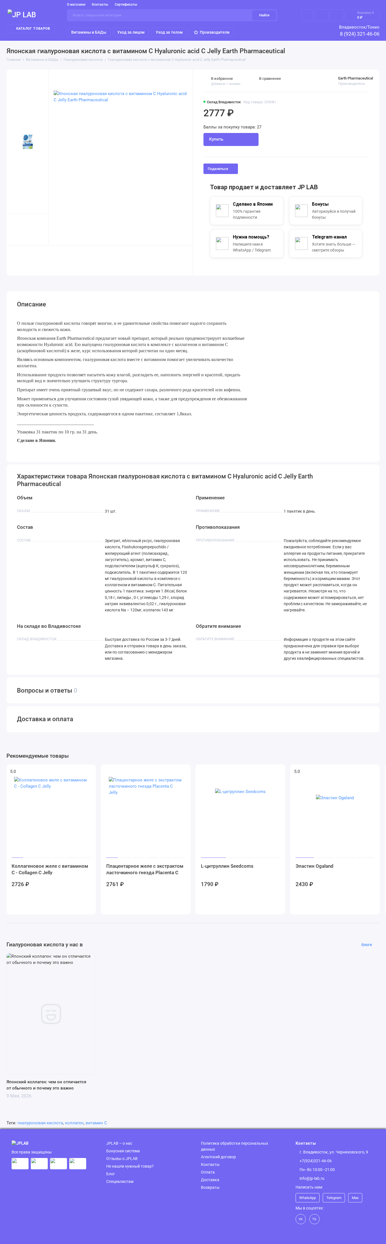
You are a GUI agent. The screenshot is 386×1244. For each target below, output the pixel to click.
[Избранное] (336, 15)
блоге (366, 944)
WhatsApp (307, 1198)
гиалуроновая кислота (40, 1122)
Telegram (333, 1198)
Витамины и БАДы (88, 32)
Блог (110, 1174)
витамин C (96, 1122)
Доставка (210, 1180)
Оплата (208, 1172)
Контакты (100, 5)
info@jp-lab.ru (312, 1178)
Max (355, 1198)
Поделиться (218, 169)
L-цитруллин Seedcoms (227, 866)
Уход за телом (169, 32)
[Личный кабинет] (307, 15)
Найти (264, 15)
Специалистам (119, 1181)
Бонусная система (123, 1151)
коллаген (74, 1122)
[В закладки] (88, 771)
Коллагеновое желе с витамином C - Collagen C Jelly (50, 869)
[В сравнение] (78, 771)
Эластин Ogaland (314, 866)
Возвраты (210, 1187)
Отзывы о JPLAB (122, 1158)
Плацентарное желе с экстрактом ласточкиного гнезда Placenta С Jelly (144, 869)
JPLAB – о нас (119, 1143)
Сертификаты (126, 5)
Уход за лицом (131, 32)
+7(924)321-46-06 (316, 1161)
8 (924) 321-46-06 (360, 34)
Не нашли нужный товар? (130, 1166)
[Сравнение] (322, 15)
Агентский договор (218, 1157)
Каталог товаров (33, 29)
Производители (214, 32)
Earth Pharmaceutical (355, 78)
